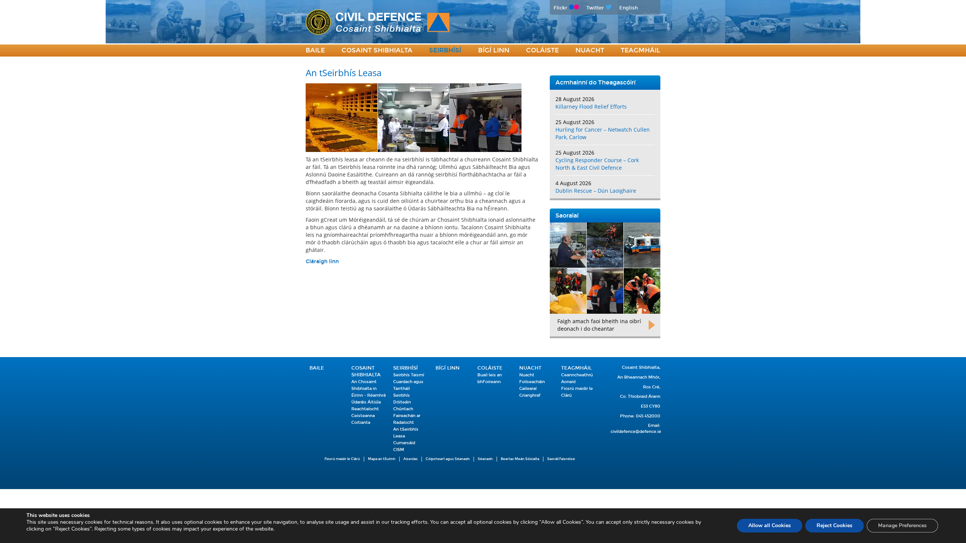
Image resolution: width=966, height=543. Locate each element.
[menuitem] (315, 50)
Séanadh (485, 459)
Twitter (595, 8)
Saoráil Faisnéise (561, 459)
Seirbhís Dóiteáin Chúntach (403, 402)
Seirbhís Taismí (408, 375)
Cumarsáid (404, 442)
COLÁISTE (542, 50)
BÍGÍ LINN (493, 50)
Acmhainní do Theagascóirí (595, 82)
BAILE (315, 50)
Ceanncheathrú (577, 375)
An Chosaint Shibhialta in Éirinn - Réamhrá (368, 388)
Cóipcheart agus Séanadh (448, 459)
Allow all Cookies (769, 525)
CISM (398, 449)
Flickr (560, 8)
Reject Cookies (834, 525)
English (628, 8)
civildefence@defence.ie (636, 431)
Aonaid (568, 381)
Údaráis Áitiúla (366, 402)
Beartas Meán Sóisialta (520, 459)
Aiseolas (410, 459)
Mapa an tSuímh (381, 459)
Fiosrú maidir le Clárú (342, 459)
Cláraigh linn (322, 261)
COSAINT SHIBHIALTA (376, 50)
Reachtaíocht (365, 408)
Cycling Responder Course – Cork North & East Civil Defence (597, 163)
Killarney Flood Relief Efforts (591, 106)
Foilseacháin (532, 381)
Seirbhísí (445, 50)
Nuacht (589, 50)
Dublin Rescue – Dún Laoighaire (595, 190)
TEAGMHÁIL (640, 50)
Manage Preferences (902, 525)
